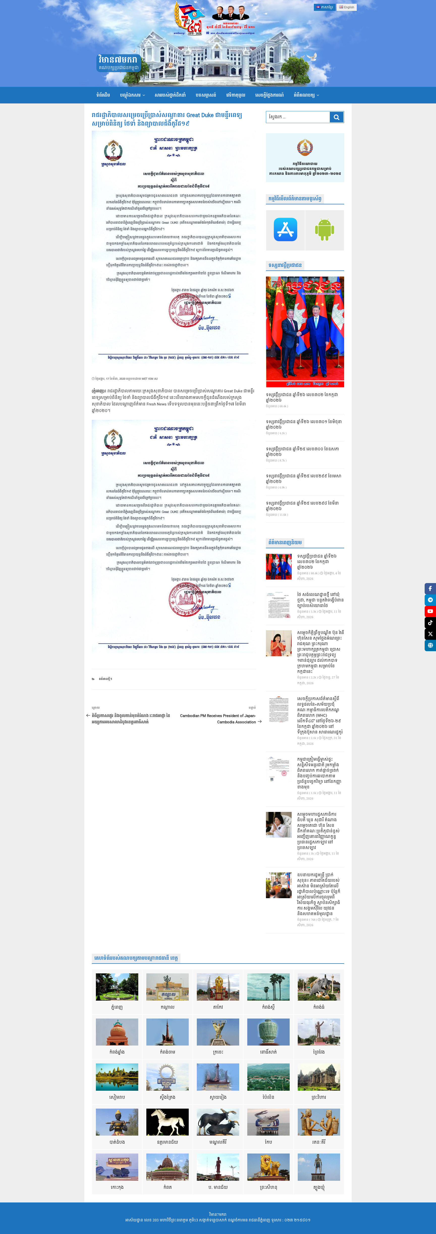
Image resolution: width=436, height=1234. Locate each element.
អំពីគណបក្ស (304, 95)
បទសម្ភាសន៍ (206, 95)
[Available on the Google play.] (324, 230)
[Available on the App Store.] (285, 230)
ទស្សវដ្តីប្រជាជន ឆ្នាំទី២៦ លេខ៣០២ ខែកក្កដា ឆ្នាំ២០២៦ (302, 397)
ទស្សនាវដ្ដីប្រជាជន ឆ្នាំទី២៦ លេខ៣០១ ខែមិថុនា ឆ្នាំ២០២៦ (304, 424)
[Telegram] (430, 600)
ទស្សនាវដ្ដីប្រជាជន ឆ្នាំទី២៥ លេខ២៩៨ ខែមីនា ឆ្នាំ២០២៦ (302, 506)
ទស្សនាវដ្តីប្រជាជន (285, 265)
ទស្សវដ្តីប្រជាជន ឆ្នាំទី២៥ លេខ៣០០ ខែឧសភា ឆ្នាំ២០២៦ (302, 452)
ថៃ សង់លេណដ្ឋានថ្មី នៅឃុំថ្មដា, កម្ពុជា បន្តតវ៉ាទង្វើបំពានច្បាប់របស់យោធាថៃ (320, 600)
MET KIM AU (150, 378)
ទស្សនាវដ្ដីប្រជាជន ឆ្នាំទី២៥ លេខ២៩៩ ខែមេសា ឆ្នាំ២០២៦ (303, 479)
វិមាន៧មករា (118, 60)
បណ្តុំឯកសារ (130, 95)
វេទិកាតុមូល (235, 95)
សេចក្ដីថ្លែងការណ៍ (269, 95)
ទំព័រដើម (103, 95)
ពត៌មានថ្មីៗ (105, 679)
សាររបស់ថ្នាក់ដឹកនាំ (170, 95)
